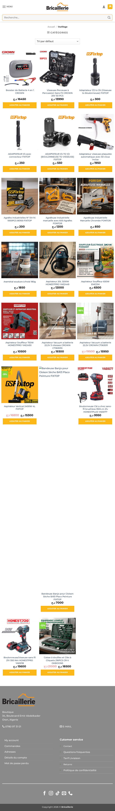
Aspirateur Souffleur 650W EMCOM (95, 283)
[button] (7, 6)
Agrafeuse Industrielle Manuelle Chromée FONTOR (95, 219)
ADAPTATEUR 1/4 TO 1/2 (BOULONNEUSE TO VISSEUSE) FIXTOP (57, 157)
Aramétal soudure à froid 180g (20, 281)
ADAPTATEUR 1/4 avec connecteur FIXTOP (19, 155)
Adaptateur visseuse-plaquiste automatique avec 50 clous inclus (95, 157)
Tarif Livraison (71, 758)
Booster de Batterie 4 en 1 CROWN (19, 91)
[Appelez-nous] (70, 793)
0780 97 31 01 (13, 726)
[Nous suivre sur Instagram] (51, 793)
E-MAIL (67, 726)
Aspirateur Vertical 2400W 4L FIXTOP (19, 408)
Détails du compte (15, 757)
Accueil (51, 27)
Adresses (10, 751)
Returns (67, 764)
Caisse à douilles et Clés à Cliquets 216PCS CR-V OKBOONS (57, 660)
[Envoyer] (109, 17)
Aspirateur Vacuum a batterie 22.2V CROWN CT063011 (95, 344)
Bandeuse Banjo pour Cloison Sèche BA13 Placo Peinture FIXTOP (57, 596)
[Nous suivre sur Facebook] (44, 793)
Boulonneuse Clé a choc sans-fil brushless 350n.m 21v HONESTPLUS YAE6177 (95, 409)
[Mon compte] (103, 6)
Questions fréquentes (76, 752)
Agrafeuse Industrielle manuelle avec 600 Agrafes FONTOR (57, 220)
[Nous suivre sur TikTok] (57, 793)
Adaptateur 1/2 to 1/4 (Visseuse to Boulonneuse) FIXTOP (95, 91)
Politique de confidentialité (79, 770)
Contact (67, 746)
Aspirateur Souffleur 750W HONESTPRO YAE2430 (20, 344)
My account (11, 740)
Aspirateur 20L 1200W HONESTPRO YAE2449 (57, 283)
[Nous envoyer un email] (64, 793)
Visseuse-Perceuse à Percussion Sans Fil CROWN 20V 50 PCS (57, 93)
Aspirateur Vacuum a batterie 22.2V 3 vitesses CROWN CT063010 (57, 345)
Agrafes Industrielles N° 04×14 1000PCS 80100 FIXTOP (19, 219)
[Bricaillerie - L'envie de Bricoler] (57, 6)
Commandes (12, 746)
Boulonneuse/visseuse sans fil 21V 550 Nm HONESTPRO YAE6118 (20, 660)
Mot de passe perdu (16, 763)
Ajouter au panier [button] (19, 105)
